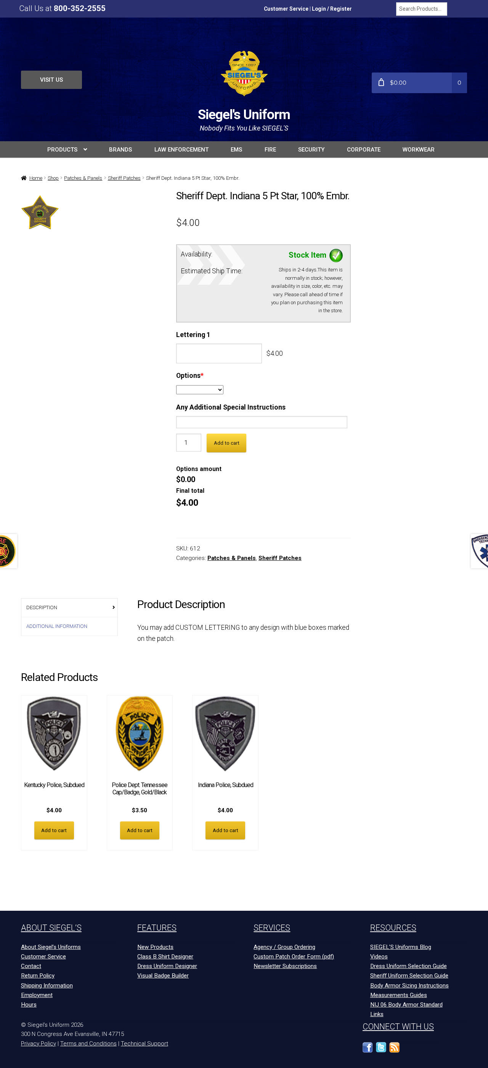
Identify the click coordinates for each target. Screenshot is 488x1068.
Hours (29, 1004)
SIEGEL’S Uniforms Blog (400, 947)
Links (377, 1014)
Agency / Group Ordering (284, 947)
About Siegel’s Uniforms (51, 947)
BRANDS (120, 149)
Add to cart (226, 443)
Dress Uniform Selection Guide (408, 966)
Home (35, 178)
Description (41, 607)
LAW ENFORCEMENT (181, 149)
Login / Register (332, 9)
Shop (53, 178)
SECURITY (311, 149)
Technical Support (144, 1043)
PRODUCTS (62, 149)
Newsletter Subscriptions (285, 966)
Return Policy (38, 975)
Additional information (56, 626)
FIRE (270, 149)
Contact (31, 966)
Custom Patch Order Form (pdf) (294, 956)
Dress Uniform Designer (167, 966)
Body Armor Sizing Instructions (409, 985)
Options (190, 375)
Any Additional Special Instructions (231, 407)
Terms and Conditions (88, 1043)
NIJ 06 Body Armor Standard (406, 1004)
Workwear (419, 149)
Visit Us (51, 79)
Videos (379, 956)
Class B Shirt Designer (165, 956)
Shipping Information (47, 985)
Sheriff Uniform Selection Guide (409, 975)
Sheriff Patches (124, 178)
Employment (37, 995)
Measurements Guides (398, 995)
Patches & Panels (83, 178)
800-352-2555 (80, 8)
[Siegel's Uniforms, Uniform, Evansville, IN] (421, 1051)
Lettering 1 (193, 335)
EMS (236, 149)
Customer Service (286, 9)
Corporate (363, 149)
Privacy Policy (38, 1043)
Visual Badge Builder (163, 975)
